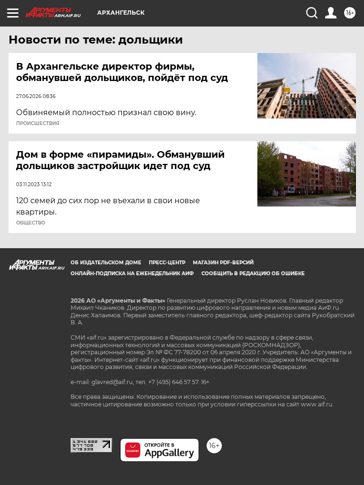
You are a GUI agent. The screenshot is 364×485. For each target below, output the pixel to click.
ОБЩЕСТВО (30, 223)
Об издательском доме (106, 263)
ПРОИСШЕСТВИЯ (37, 123)
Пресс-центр (167, 263)
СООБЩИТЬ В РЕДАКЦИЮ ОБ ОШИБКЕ (253, 273)
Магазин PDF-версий (223, 263)
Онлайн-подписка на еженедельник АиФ (132, 273)
